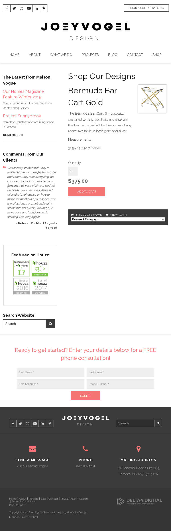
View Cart (118, 214)
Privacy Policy (69, 498)
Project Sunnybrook (22, 115)
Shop (157, 55)
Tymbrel (33, 517)
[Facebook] (6, 8)
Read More (11, 135)
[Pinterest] (43, 8)
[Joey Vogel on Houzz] (30, 277)
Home (14, 55)
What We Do (61, 55)
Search (50, 323)
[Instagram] (21, 8)
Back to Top (16, 505)
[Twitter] (14, 8)
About (35, 55)
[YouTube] (29, 8)
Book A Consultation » (146, 8)
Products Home (89, 214)
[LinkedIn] (36, 8)
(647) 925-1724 (85, 466)
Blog (112, 55)
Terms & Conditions (23, 501)
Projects (90, 55)
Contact (135, 55)
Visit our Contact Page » (32, 466)
